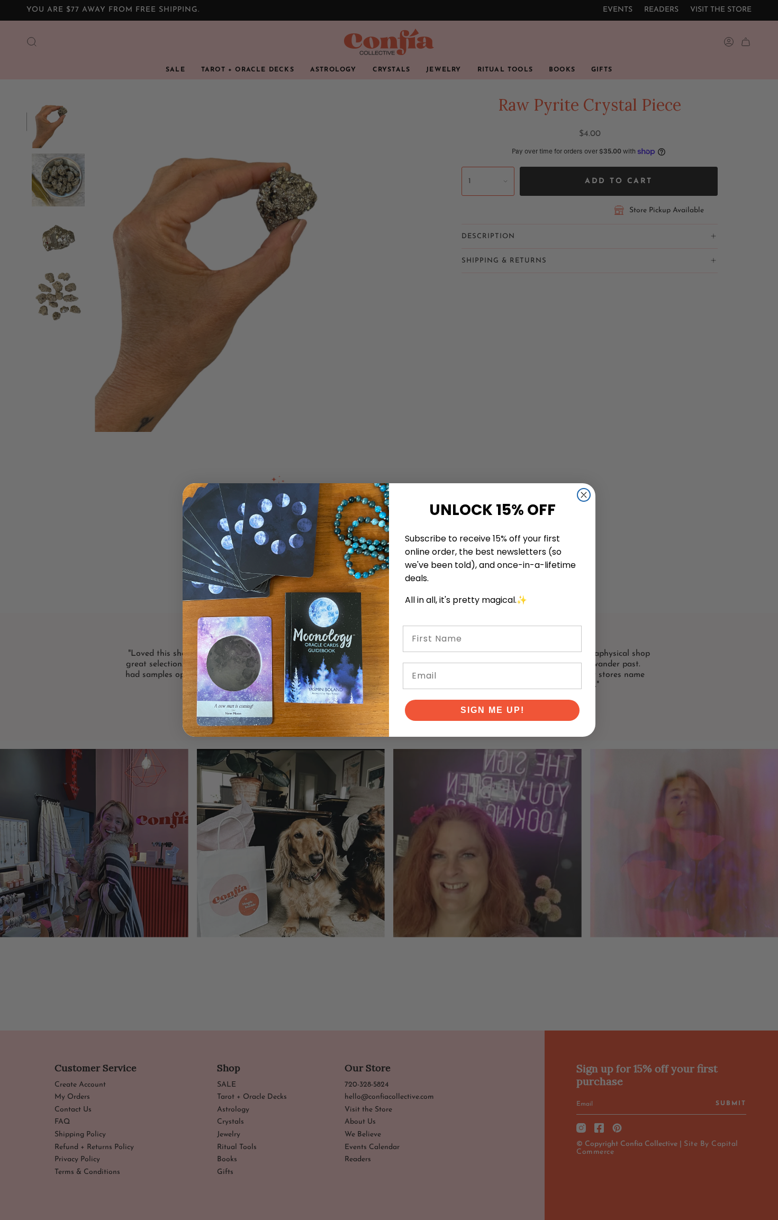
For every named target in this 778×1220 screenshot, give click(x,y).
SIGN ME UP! (492, 710)
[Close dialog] (583, 495)
